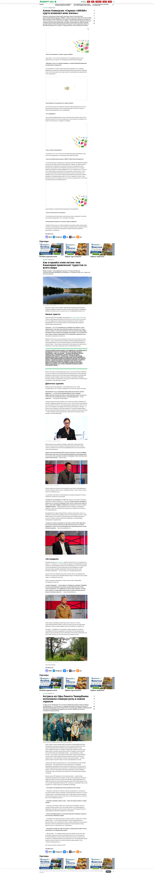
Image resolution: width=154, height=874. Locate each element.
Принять (108, 871)
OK (92, 1)
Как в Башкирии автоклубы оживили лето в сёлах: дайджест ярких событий (82, 5)
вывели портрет (59, 562)
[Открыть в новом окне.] (48, 237)
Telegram (98, 1)
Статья (41, 4)
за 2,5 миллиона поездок (77, 317)
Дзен (105, 1)
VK (88, 1)
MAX (110, 1)
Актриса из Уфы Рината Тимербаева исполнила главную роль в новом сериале (63, 5)
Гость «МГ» (45, 7)
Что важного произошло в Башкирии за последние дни (100, 5)
